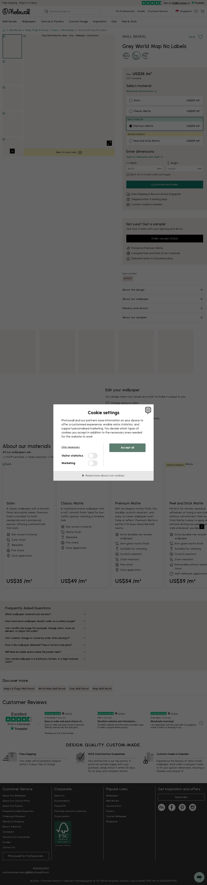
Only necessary (70, 447)
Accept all (127, 447)
